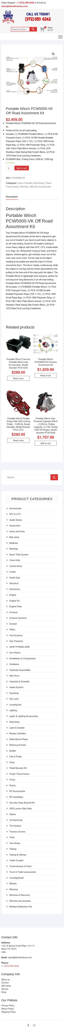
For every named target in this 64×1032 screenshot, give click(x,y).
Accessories (15, 508)
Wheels (13, 883)
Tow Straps (14, 843)
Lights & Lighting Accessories (23, 716)
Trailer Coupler (16, 860)
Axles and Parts (17, 531)
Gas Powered (16, 640)
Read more (18, 378)
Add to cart (22, 168)
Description (12, 196)
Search (33, 29)
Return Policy (7, 1008)
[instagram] (34, 1025)
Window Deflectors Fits (20, 906)
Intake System (16, 687)
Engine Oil (14, 600)
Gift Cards (6, 985)
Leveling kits (15, 704)
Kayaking (13, 692)
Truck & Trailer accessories (22, 871)
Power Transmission (19, 773)
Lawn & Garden (25, 182)
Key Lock (14, 698)
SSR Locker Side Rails (20, 808)
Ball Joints (14, 537)
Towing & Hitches (17, 854)
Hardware (14, 664)
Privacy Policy (7, 1005)
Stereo (12, 814)
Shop (3, 991)
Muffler (12, 750)
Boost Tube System (19, 554)
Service (4, 988)
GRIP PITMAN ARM (19, 646)
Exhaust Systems (18, 617)
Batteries (13, 542)
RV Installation (16, 796)
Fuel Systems (16, 635)
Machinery (39, 182)
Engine (12, 594)
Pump (12, 779)
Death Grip (14, 577)
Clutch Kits (14, 560)
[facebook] (28, 1025)
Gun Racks (15, 652)
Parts (12, 762)
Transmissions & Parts (20, 866)
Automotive (14, 525)
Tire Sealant (15, 825)
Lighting (13, 710)
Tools (12, 837)
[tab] (12, 197)
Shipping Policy (8, 1011)
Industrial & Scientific (19, 681)
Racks (12, 785)
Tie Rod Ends (16, 819)
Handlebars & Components (22, 658)
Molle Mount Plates (18, 739)
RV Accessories (17, 791)
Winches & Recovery (19, 894)
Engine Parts (15, 606)
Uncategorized (16, 877)
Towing (12, 848)
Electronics (14, 589)
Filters (12, 629)
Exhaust (13, 612)
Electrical (13, 583)
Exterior (13, 623)
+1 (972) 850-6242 (25, 2)
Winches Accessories (40, 186)
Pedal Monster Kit (18, 767)
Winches (24, 186)
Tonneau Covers (17, 831)
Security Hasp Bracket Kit (22, 802)
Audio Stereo (15, 519)
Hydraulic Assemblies (20, 669)
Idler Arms (14, 675)
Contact (5, 982)
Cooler (12, 571)
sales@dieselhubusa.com (14, 6)
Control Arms (15, 566)
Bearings (13, 548)
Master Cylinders (17, 733)
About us (5, 979)
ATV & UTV (15, 513)
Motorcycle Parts (17, 744)
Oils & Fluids (15, 756)
